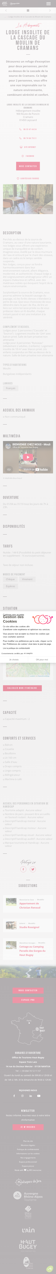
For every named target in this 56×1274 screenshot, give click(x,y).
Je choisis (14, 659)
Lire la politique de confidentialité (16, 648)
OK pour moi (42, 659)
